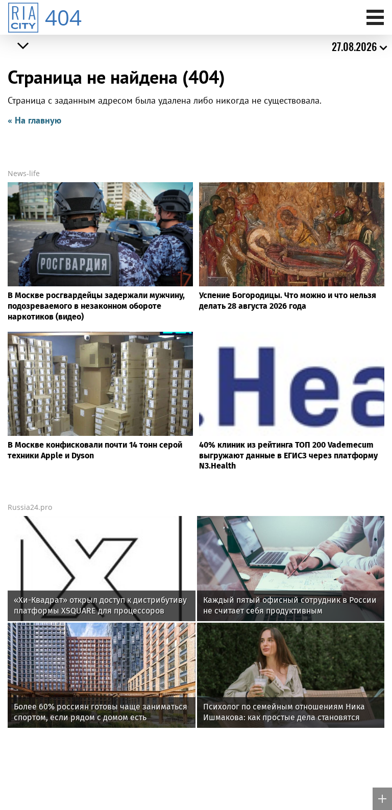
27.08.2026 (354, 46)
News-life (24, 173)
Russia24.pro (30, 507)
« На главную (34, 120)
